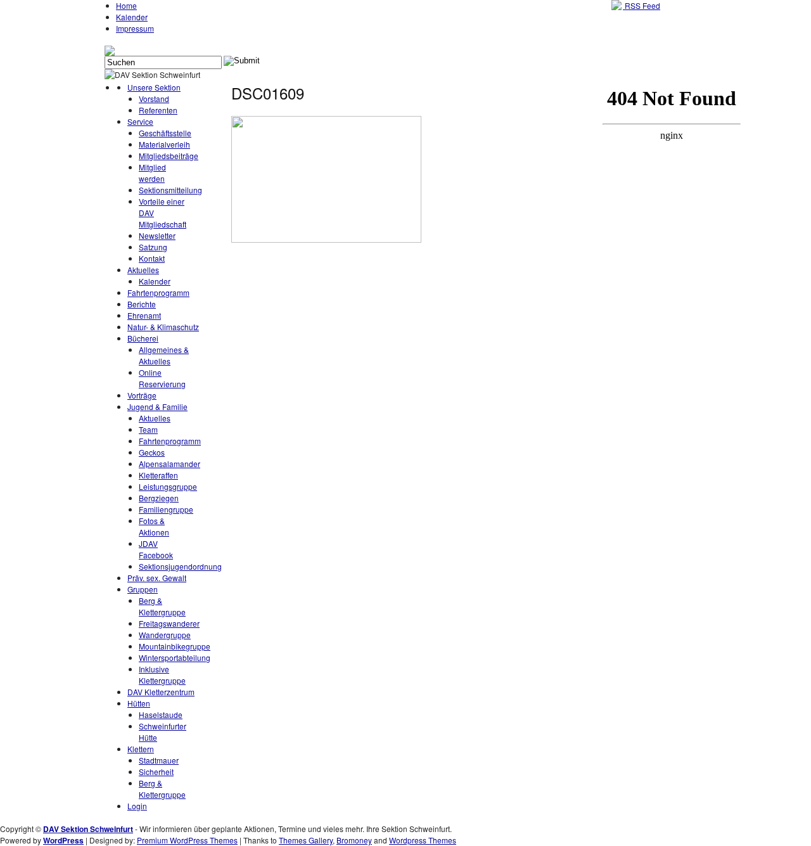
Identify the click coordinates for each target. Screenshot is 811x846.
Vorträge (141, 395)
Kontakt (152, 258)
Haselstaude (160, 714)
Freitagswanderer (169, 623)
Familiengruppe (166, 509)
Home (126, 5)
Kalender (132, 16)
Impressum (135, 28)
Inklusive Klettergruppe (162, 674)
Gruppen (142, 589)
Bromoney (354, 840)
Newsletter (157, 235)
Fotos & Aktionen (154, 526)
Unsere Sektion (154, 87)
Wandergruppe (165, 634)
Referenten (158, 110)
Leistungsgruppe (168, 486)
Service (140, 121)
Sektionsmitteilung (170, 189)
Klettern (140, 748)
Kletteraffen (158, 475)
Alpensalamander (169, 463)
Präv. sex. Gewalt (156, 577)
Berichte (141, 303)
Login (137, 805)
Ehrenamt (144, 315)
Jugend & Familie (157, 406)
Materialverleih (164, 144)
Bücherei (142, 338)
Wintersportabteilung (174, 657)
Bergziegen (159, 497)
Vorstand (154, 98)
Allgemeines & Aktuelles (164, 355)
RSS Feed (641, 5)
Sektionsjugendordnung (180, 566)
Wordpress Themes (422, 840)
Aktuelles (143, 269)
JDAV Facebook (156, 549)
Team (148, 429)
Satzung (153, 246)
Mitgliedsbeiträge (168, 155)
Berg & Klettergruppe (162, 606)
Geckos (152, 452)
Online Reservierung (162, 378)
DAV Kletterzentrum (161, 691)
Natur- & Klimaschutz (163, 326)
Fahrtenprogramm (158, 292)
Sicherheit (156, 771)
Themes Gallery (306, 840)
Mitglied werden (152, 173)
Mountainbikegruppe (174, 646)
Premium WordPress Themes (187, 840)
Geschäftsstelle (165, 132)
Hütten (138, 703)
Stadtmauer (159, 760)
